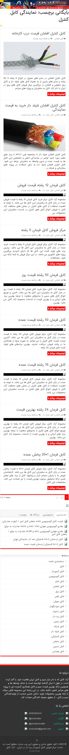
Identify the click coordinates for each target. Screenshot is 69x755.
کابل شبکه (59, 626)
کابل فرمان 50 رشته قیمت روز (43, 275)
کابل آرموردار (58, 571)
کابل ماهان (58, 641)
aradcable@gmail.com (40, 729)
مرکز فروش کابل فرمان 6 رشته (43, 230)
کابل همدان (58, 651)
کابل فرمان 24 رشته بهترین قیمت (40, 409)
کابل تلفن (59, 596)
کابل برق (60, 591)
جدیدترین (61, 515)
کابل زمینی (59, 621)
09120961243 (35, 713)
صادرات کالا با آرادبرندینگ (34, 751)
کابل (62, 566)
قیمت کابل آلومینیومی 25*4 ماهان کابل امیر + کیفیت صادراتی (32, 521)
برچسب (23, 515)
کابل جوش (59, 601)
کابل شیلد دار (48, 115)
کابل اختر (59, 581)
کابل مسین (58, 646)
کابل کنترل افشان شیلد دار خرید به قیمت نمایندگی (35, 107)
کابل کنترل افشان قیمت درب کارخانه (38, 33)
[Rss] (37, 740)
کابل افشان (59, 38)
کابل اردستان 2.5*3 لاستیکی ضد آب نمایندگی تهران (38, 539)
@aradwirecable (37, 723)
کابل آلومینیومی (56, 576)
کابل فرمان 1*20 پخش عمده (44, 454)
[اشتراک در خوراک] (1, 26)
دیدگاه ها (34, 515)
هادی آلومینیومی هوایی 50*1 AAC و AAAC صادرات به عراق (33, 526)
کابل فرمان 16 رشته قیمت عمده (42, 364)
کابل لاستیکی (57, 636)
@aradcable (35, 718)
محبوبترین (48, 515)
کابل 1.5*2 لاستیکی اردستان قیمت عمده (43, 544)
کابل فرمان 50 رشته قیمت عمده (41, 320)
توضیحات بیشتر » (56, 94)
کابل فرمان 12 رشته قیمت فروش (41, 185)
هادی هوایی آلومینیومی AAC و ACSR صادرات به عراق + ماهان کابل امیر (37, 533)
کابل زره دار (58, 616)
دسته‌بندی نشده (56, 561)
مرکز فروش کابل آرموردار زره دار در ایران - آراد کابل (31, 747)
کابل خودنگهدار (57, 606)
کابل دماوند (58, 611)
